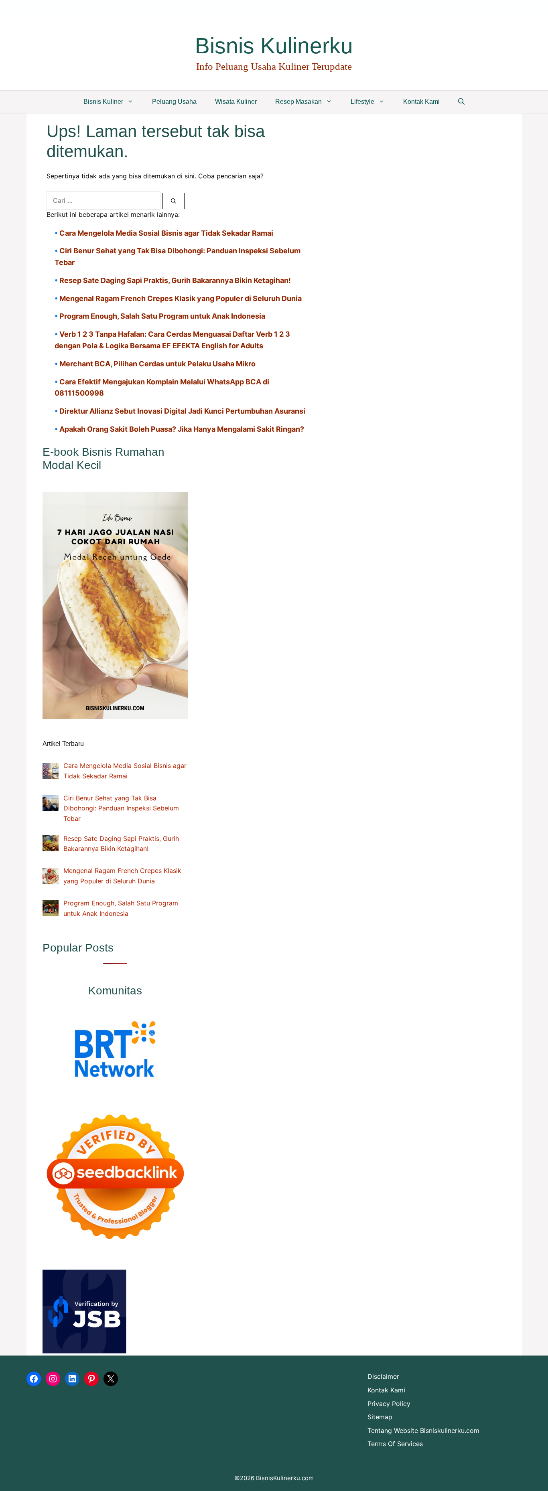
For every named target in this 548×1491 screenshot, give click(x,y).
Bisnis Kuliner (103, 101)
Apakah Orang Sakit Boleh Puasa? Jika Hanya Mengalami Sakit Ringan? (181, 429)
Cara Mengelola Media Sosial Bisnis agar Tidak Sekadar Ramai (166, 233)
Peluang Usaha (174, 101)
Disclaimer (383, 1376)
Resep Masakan (298, 101)
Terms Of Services (395, 1444)
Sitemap (379, 1417)
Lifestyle (362, 101)
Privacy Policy (388, 1404)
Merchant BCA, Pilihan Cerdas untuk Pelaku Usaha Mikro (157, 364)
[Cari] (173, 201)
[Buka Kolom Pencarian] (461, 102)
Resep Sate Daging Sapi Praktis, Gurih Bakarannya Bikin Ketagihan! (175, 280)
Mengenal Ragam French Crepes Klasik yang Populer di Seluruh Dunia (180, 298)
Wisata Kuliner (236, 101)
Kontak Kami (421, 101)
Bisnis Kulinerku (274, 45)
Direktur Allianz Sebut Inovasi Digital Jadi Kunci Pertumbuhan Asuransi (182, 411)
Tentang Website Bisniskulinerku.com (423, 1430)
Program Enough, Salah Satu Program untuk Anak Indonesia (162, 316)
